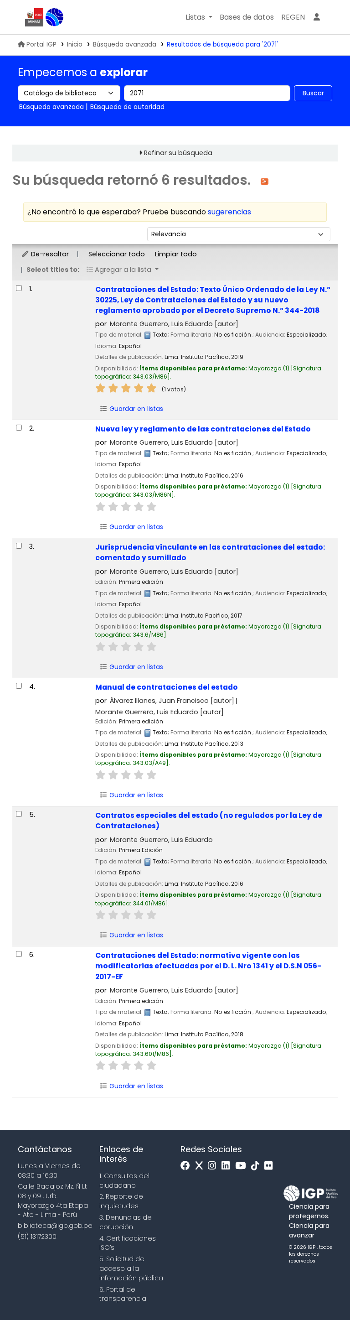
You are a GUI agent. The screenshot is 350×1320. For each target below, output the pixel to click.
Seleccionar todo (116, 254)
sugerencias (229, 212)
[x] (201, 1166)
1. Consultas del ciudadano (124, 1180)
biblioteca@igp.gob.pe (55, 1225)
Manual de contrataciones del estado (166, 687)
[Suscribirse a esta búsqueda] (264, 181)
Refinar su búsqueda (178, 152)
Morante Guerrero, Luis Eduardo (174, 323)
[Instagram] (214, 1166)
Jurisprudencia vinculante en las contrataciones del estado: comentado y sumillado (210, 552)
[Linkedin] (227, 1166)
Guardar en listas (135, 408)
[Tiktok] (257, 1166)
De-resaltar (49, 254)
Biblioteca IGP (55, 17)
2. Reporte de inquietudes (121, 1201)
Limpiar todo (176, 254)
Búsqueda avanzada (124, 44)
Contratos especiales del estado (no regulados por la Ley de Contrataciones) (208, 821)
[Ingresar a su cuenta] (317, 17)
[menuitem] (293, 17)
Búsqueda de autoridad (127, 106)
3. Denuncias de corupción (125, 1222)
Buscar (313, 93)
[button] (199, 17)
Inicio (74, 44)
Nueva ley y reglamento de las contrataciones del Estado (203, 429)
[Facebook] (187, 1166)
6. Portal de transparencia (122, 1294)
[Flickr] (270, 1166)
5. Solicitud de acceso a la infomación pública (131, 1268)
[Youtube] (242, 1166)
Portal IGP (41, 44)
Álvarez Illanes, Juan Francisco (172, 700)
